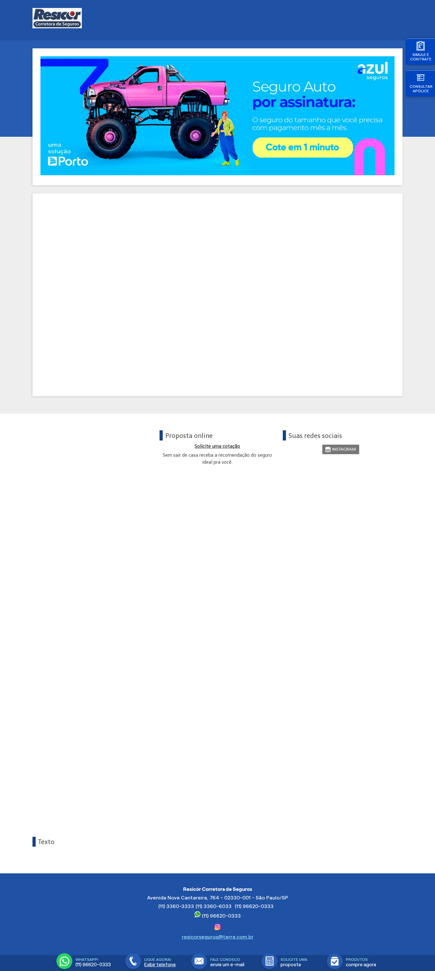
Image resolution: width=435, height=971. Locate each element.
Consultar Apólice (421, 88)
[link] (340, 449)
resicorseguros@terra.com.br (217, 937)
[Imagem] (217, 173)
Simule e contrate (420, 56)
